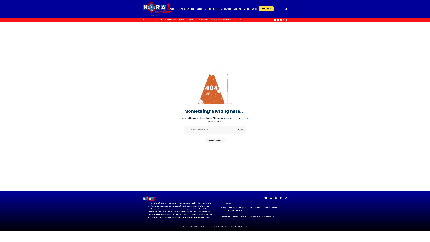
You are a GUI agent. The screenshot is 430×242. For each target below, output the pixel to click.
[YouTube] (274, 20)
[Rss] (286, 20)
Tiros (241, 20)
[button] (266, 8)
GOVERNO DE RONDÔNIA (175, 20)
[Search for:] (212, 130)
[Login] (277, 9)
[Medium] (280, 20)
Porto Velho (159, 20)
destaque (148, 20)
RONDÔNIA (191, 20)
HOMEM (226, 20)
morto (234, 20)
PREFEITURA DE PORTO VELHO (209, 20)
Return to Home (215, 140)
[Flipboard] (283, 20)
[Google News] (277, 20)
